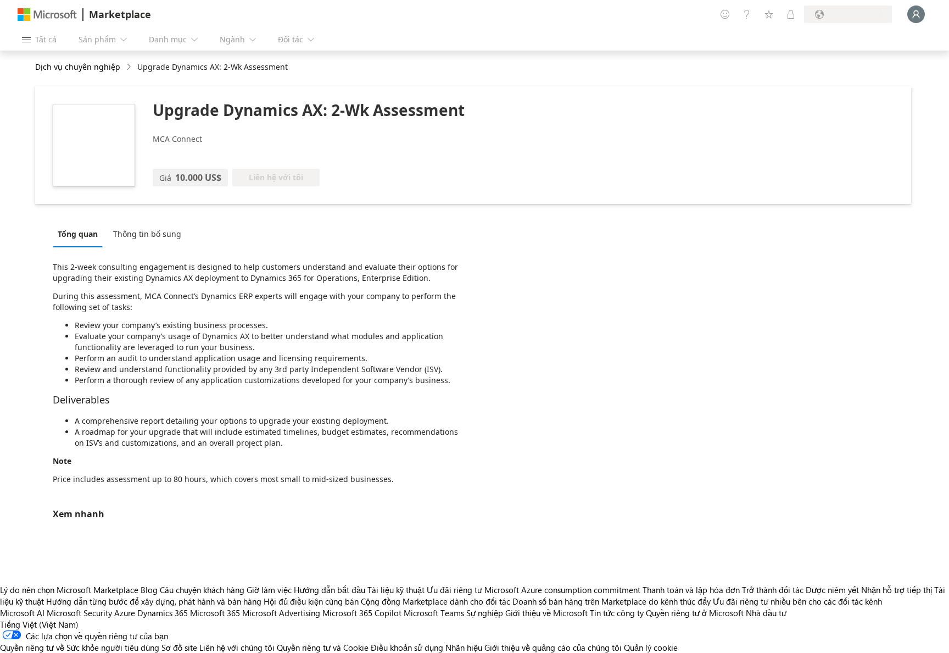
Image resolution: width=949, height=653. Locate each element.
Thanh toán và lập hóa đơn (691, 589)
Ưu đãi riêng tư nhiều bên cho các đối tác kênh (797, 601)
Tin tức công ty (617, 612)
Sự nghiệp (484, 612)
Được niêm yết (832, 589)
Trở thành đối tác (772, 589)
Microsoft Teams (434, 612)
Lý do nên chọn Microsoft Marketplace (69, 589)
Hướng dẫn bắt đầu (329, 589)
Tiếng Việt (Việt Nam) (39, 624)
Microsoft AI (22, 612)
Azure (124, 612)
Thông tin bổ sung (147, 234)
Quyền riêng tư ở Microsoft (695, 612)
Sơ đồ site (179, 647)
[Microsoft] (47, 14)
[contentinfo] (130, 67)
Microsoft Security (79, 612)
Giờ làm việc (269, 589)
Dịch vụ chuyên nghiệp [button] (77, 67)
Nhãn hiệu (463, 647)
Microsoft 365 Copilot (361, 612)
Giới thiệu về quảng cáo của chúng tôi (553, 647)
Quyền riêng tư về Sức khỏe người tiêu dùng (79, 647)
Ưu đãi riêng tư (454, 589)
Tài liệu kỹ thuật (396, 589)
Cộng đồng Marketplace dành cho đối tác (435, 601)
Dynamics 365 (162, 612)
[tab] (80, 234)
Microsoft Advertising (281, 612)
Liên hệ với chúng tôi (237, 647)
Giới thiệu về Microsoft (546, 612)
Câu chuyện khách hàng (202, 589)
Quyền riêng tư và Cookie (323, 647)
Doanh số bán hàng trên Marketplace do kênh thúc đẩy (611, 601)
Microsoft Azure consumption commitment (563, 589)
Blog (149, 589)
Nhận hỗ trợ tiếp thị (896, 589)
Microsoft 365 (215, 612)
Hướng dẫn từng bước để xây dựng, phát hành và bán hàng (153, 601)
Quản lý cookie (651, 647)
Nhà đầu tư (766, 612)
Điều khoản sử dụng (407, 647)
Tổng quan (78, 234)
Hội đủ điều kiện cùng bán (311, 601)
